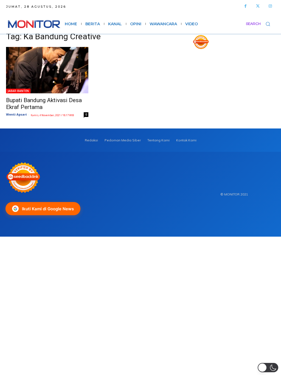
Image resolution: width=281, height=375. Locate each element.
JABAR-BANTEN (18, 91)
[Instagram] (270, 6)
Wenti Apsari (16, 114)
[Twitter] (258, 6)
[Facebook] (245, 6)
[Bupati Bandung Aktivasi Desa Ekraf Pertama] (47, 70)
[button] (260, 24)
